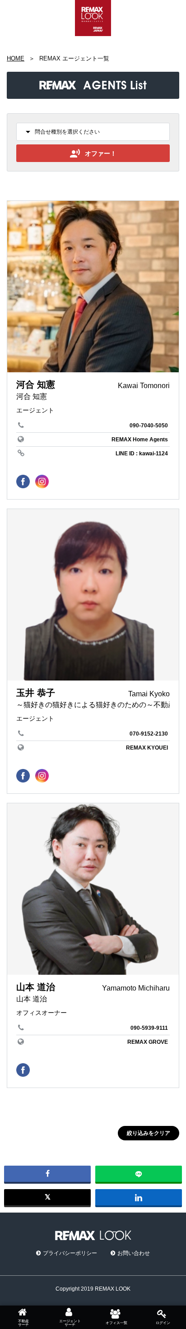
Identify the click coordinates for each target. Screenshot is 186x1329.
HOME (15, 58)
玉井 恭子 (35, 693)
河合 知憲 (35, 384)
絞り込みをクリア (148, 1133)
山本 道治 (35, 987)
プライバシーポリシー (70, 1253)
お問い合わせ (133, 1253)
